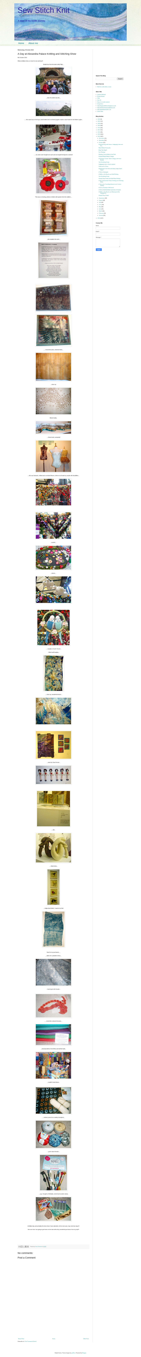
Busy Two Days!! (103, 150)
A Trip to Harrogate (103, 172)
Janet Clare (100, 111)
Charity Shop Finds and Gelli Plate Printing (109, 178)
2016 (99, 132)
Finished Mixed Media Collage (106, 156)
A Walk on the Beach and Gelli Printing (108, 174)
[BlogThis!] (21, 1246)
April (100, 209)
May (100, 206)
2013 (99, 218)
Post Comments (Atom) (30, 1341)
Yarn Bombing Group (104, 162)
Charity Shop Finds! (104, 195)
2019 (99, 125)
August (101, 200)
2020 (99, 123)
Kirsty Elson (100, 103)
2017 (99, 129)
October (101, 142)
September (102, 198)
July (100, 202)
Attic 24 (99, 100)
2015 (99, 134)
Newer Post (21, 1338)
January (101, 215)
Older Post (86, 1338)
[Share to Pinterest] (28, 1246)
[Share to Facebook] (26, 1246)
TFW (98, 98)
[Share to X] (24, 1246)
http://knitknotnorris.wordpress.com (106, 107)
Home (21, 43)
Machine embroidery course (104, 86)
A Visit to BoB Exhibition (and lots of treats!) (110, 189)
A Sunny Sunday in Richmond (106, 187)
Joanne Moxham (101, 94)
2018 (99, 127)
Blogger (84, 1352)
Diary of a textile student (103, 102)
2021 (99, 121)
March (100, 211)
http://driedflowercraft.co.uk (104, 109)
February (101, 213)
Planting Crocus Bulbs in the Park (107, 154)
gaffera (73, 1352)
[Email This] (19, 1246)
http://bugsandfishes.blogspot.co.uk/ (106, 105)
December (101, 138)
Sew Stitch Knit (44, 10)
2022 (99, 119)
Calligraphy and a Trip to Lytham (107, 164)
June (100, 204)
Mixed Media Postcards (104, 147)
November (101, 140)
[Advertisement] (53, 1322)
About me (33, 43)
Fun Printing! (102, 152)
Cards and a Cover (103, 166)
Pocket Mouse (101, 96)
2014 (99, 136)
